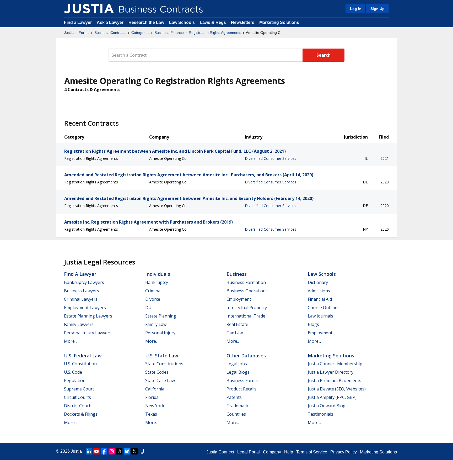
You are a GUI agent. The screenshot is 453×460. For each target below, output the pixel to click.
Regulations (76, 380)
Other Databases (246, 355)
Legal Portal (248, 452)
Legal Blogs (238, 372)
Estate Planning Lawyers (88, 316)
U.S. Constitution (80, 364)
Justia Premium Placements (334, 380)
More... (70, 341)
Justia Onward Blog (327, 406)
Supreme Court (79, 389)
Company (272, 452)
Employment (238, 299)
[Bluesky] (127, 451)
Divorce (152, 299)
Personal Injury (160, 333)
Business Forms (242, 380)
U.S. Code (73, 372)
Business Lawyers (81, 291)
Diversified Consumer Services (270, 158)
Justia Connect (220, 452)
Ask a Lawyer (111, 22)
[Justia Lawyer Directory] (142, 451)
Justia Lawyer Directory (330, 372)
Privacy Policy (343, 452)
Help (288, 452)
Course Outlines (323, 307)
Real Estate (237, 324)
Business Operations (247, 291)
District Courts (78, 406)
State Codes (157, 372)
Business (236, 274)
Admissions (319, 291)
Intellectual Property (246, 307)
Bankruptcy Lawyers (84, 282)
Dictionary (318, 282)
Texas (151, 414)
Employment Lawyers (85, 307)
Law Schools (182, 22)
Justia (69, 32)
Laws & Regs (213, 22)
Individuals (157, 274)
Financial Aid (320, 299)
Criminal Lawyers (81, 299)
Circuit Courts (77, 397)
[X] (134, 451)
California (154, 389)
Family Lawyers (79, 324)
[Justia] (89, 8)
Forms (84, 32)
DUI (149, 307)
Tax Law (234, 333)
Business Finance (169, 32)
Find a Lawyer (78, 22)
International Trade (245, 316)
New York (154, 406)
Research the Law (146, 22)
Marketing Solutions (279, 22)
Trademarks (238, 406)
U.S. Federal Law (83, 355)
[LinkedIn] (89, 451)
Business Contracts (110, 32)
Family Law (155, 324)
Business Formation (246, 282)
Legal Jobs (236, 364)
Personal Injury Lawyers (87, 333)
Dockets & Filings (81, 414)
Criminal (153, 291)
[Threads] (119, 451)
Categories (140, 32)
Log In (356, 9)
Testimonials (320, 414)
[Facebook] (104, 451)
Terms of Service (311, 452)
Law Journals (320, 316)
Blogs (313, 324)
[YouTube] (96, 451)
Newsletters (242, 22)
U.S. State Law (161, 355)
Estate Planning (160, 316)
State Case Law (160, 380)
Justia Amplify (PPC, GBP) (332, 397)
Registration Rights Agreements (215, 32)
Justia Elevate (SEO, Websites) (337, 389)
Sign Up (377, 9)
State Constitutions (164, 364)
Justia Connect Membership (335, 364)
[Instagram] (112, 451)
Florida (152, 397)
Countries (236, 414)
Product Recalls (241, 389)
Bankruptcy (156, 282)
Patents (234, 397)
